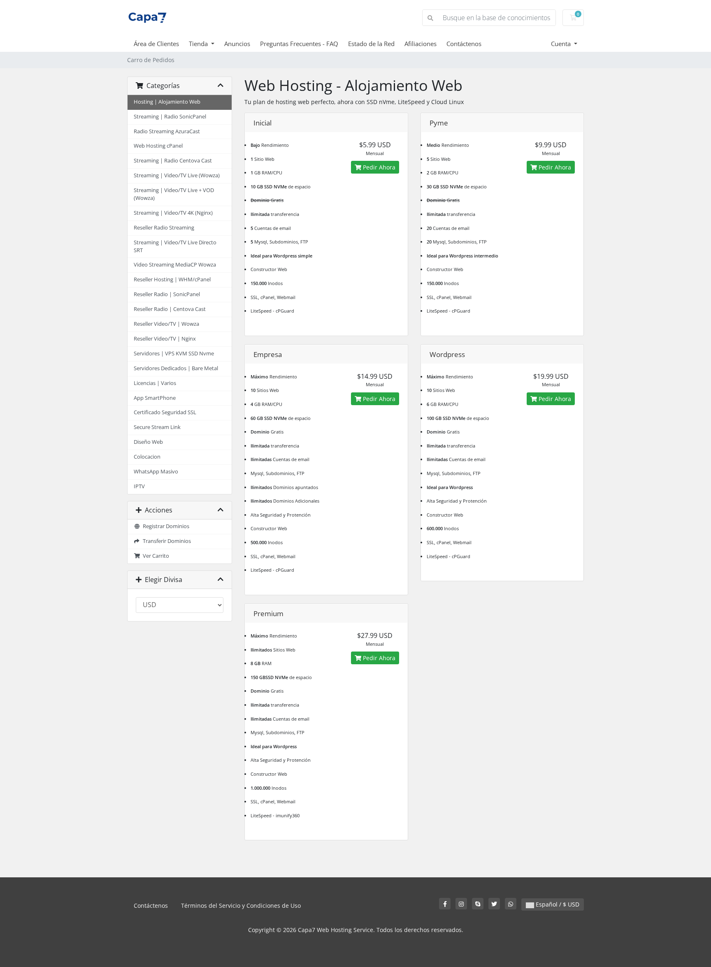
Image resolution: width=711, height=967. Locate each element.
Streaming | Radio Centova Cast (173, 160)
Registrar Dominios (164, 526)
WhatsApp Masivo (156, 471)
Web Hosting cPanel (158, 145)
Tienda (199, 43)
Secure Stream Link (157, 427)
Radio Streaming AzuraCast (167, 131)
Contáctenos (463, 43)
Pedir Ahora (378, 167)
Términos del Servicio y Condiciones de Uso (241, 905)
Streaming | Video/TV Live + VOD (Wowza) (174, 194)
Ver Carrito (154, 555)
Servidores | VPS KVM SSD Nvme (174, 353)
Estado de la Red (371, 43)
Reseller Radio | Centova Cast (170, 309)
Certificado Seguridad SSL (165, 412)
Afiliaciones (420, 43)
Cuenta (561, 43)
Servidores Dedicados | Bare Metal (176, 368)
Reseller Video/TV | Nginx (165, 338)
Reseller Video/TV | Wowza (166, 323)
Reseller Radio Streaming (164, 227)
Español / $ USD (556, 904)
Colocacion (147, 456)
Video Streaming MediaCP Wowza (175, 264)
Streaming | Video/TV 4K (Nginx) (173, 212)
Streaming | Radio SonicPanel (170, 116)
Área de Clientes (156, 43)
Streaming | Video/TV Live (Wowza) (177, 175)
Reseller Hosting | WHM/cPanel (172, 279)
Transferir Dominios (165, 541)
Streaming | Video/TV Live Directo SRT (175, 246)
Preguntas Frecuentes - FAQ (299, 43)
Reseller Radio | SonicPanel (167, 294)
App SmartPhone (155, 397)
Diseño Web (148, 441)
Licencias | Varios (155, 383)
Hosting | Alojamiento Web (167, 101)
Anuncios (237, 43)
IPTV (139, 486)
